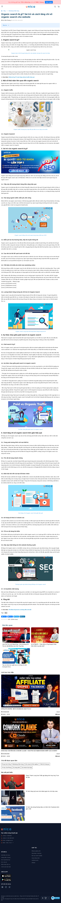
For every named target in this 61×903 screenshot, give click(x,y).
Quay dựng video (36, 858)
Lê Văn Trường (7, 20)
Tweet (16, 616)
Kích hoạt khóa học (5, 859)
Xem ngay (49, 2)
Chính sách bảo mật (5, 866)
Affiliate (33, 862)
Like (4, 616)
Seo (6, 612)
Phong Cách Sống (6, 764)
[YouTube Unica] (2, 887)
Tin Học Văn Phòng (6, 767)
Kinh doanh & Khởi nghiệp (31, 764)
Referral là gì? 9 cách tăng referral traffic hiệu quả (21, 77)
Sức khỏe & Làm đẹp (27, 767)
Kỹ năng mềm (16, 767)
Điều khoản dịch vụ (5, 864)
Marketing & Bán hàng (14, 10)
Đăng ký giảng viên (36, 851)
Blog (5, 10)
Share (10, 616)
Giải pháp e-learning (36, 853)
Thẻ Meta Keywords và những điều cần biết (20, 609)
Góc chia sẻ (4, 862)
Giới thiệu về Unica (5, 855)
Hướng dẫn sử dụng (5, 857)
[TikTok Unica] (9, 887)
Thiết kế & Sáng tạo (44, 764)
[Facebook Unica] (6, 887)
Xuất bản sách (35, 860)
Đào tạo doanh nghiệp (37, 855)
